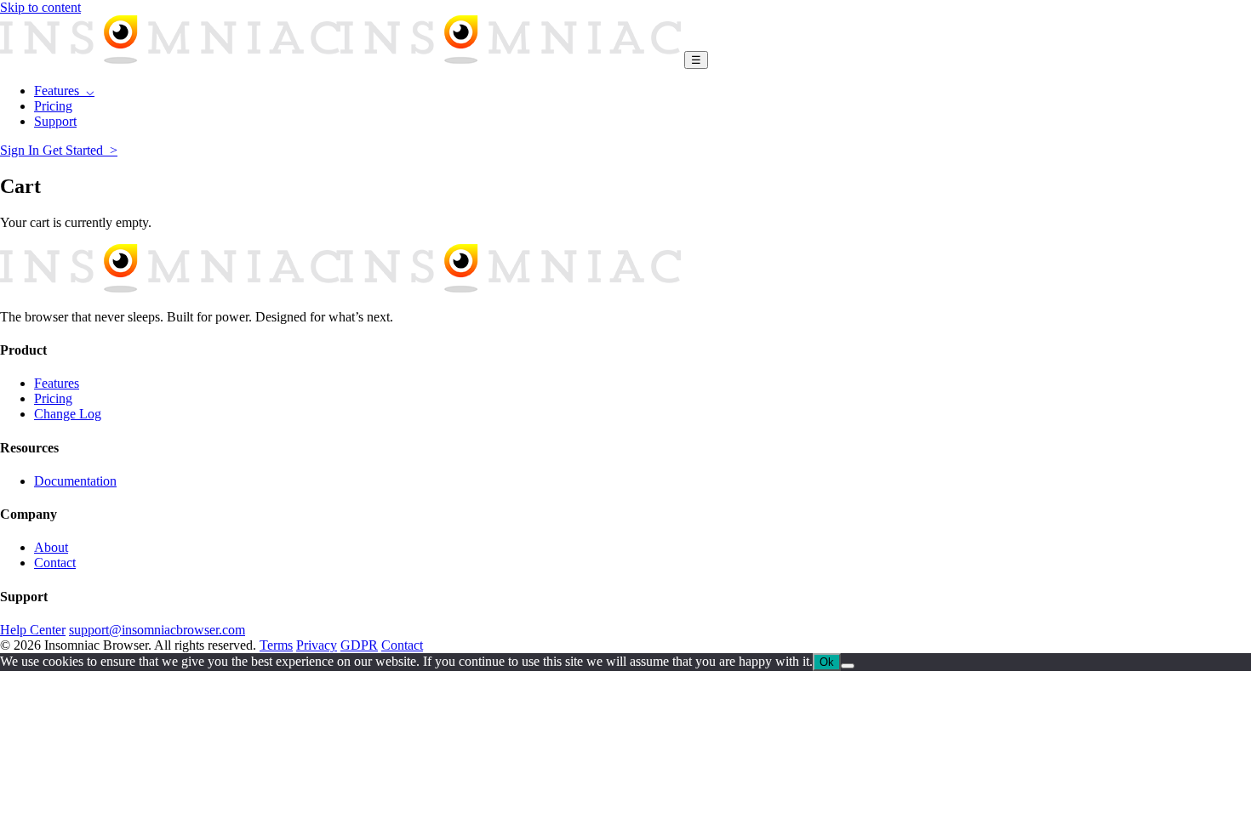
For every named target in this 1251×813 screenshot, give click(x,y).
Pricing (53, 106)
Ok (827, 662)
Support (55, 121)
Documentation (75, 481)
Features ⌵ (64, 90)
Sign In (21, 150)
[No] (847, 665)
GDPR (359, 645)
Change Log (67, 413)
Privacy (316, 645)
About (51, 547)
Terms (276, 645)
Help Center (33, 630)
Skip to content (40, 7)
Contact (55, 562)
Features (56, 383)
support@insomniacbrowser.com (157, 630)
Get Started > (80, 150)
